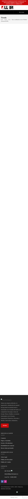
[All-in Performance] (7, 7)
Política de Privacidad (6, 459)
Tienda (5, 19)
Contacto (3, 438)
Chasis (9, 19)
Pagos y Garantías (5, 440)
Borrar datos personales (7, 448)
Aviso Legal (4, 457)
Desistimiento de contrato (7, 445)
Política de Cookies (6, 462)
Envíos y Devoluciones (7, 443)
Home (2, 19)
